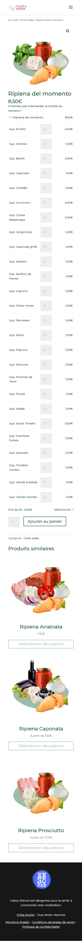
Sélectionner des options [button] (41, 644)
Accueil (12, 20)
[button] (67, 31)
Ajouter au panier (45, 521)
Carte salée (26, 20)
